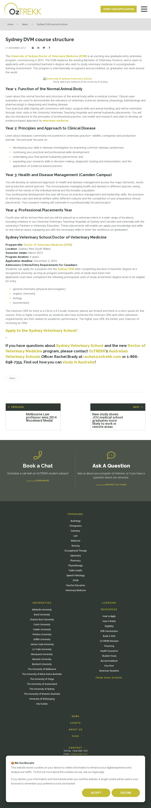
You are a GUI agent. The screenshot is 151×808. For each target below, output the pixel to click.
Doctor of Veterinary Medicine (58, 56)
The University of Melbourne (42, 669)
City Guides (42, 704)
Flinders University (42, 634)
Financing (109, 646)
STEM (75, 580)
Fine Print (109, 666)
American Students (109, 671)
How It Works (109, 621)
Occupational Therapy (75, 550)
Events (75, 723)
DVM (83, 56)
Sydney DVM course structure (52, 24)
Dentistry (75, 531)
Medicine (75, 541)
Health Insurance (109, 651)
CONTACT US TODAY (116, 485)
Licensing (109, 603)
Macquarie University (42, 654)
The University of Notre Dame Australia (42, 674)
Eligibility (109, 626)
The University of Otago (42, 679)
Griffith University (41, 639)
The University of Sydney (42, 689)
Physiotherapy (75, 565)
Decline (125, 792)
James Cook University (42, 644)
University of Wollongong (42, 699)
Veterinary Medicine (75, 590)
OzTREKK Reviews (109, 641)
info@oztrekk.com (79, 754)
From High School (109, 678)
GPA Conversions (109, 631)
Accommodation (109, 661)
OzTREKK (97, 351)
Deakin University (42, 629)
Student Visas (109, 656)
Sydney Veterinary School (79, 345)
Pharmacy (75, 560)
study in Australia (79, 362)
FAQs (75, 736)
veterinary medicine (56, 120)
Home (10, 24)
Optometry (75, 555)
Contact (75, 747)
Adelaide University (42, 609)
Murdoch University (42, 664)
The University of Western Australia (42, 694)
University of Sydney (24, 56)
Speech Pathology (75, 575)
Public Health (75, 570)
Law (75, 536)
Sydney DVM (66, 269)
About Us (75, 729)
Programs (75, 514)
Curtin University (42, 624)
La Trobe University (42, 649)
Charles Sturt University (42, 619)
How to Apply (109, 616)
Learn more (42, 481)
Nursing (76, 545)
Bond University (42, 614)
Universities (42, 603)
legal (95, 772)
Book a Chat (109, 636)
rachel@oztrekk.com (102, 356)
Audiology (76, 521)
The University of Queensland (42, 684)
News (25, 24)
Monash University (41, 659)
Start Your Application (118, 9)
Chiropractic (75, 526)
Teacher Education (75, 585)
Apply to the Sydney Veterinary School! (42, 330)
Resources (109, 609)
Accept (96, 792)
